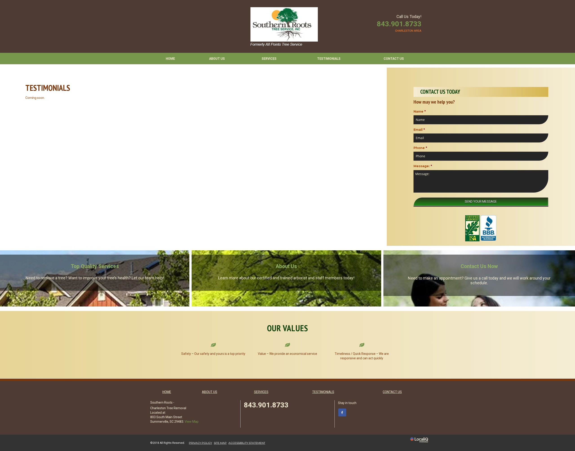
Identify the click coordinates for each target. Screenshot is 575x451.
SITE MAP (220, 442)
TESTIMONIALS (329, 58)
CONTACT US (394, 58)
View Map (192, 421)
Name (420, 111)
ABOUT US (217, 58)
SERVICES (269, 58)
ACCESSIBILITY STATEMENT (246, 442)
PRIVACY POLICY (200, 442)
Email (419, 130)
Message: (423, 166)
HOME (170, 58)
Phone (420, 148)
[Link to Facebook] (342, 412)
